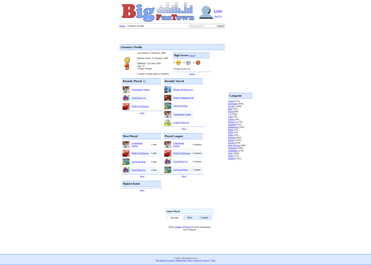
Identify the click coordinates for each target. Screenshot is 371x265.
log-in (189, 227)
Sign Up (218, 16)
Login (218, 11)
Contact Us (197, 260)
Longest (204, 217)
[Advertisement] (239, 171)
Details (192, 74)
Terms (213, 260)
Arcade (231, 106)
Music (231, 130)
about (192, 55)
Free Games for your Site (165, 260)
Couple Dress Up (181, 122)
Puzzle (231, 140)
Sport (230, 156)
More (142, 113)
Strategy (232, 158)
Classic (231, 119)
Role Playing (234, 145)
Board (231, 111)
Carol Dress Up (138, 98)
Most (189, 217)
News (190, 260)
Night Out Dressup (140, 106)
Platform (232, 137)
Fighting (232, 124)
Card (230, 116)
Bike (230, 109)
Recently (175, 217)
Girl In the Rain (180, 106)
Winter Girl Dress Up (183, 89)
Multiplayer (233, 127)
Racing (231, 143)
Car (229, 114)
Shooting (232, 148)
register (178, 227)
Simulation (233, 150)
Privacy (206, 260)
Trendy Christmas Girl (183, 97)
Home (122, 26)
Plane (230, 135)
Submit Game (181, 260)
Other (230, 132)
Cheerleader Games (140, 89)
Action (231, 101)
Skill (230, 153)
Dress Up (232, 122)
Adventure (233, 103)
